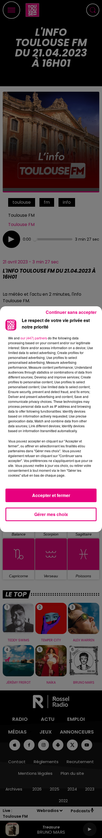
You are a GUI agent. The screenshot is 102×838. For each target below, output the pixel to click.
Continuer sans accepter (71, 312)
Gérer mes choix (51, 514)
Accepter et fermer (51, 495)
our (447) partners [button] (33, 338)
